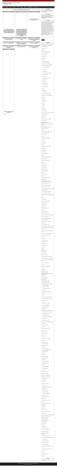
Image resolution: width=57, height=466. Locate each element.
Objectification (44, 241)
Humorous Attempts (45, 216)
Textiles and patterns (45, 328)
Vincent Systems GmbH (45, 177)
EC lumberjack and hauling (6, 22)
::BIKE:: (10, 7)
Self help (10, 52)
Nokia (43, 155)
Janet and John (44, 272)
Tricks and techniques (45, 420)
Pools (43, 102)
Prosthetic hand (44, 356)
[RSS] (52, 0)
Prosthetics (25, 26)
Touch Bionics (44, 174)
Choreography (44, 421)
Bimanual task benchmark (20, 21)
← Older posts (5, 114)
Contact (25, 7)
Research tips (24, 27)
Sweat (43, 269)
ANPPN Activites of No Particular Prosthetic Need (21, 19)
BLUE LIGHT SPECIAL (45, 63)
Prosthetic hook (21, 25)
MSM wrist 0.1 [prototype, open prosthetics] (8, 112)
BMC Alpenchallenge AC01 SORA (47, 437)
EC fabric (43, 69)
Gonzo (43, 209)
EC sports (43, 81)
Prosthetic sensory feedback (46, 191)
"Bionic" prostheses (6, 13)
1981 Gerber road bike (45, 435)
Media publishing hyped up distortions (47, 230)
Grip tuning (44, 318)
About (37, 7)
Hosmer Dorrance (45, 361)
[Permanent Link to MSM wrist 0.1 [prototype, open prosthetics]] (9, 80)
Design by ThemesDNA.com (28, 464)
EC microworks (12, 22)
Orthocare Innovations (45, 160)
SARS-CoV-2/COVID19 (45, 266)
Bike (42, 434)
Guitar (43, 424)
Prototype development (19, 27)
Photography (44, 100)
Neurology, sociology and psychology (47, 259)
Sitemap (35, 7)
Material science (6, 25)
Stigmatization (44, 240)
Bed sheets (43, 48)
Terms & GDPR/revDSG (30, 7)
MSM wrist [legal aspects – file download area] (8, 47)
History (13, 24)
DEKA (43, 136)
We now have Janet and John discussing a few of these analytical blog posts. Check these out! (48, 11)
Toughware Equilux (45, 366)
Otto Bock (12, 26)
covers (43, 335)
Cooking (43, 58)
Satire (43, 236)
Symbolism (43, 243)
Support (13, 52)
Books (43, 406)
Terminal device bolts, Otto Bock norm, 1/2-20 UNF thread (21, 43)
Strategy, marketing (45, 396)
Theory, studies (44, 417)
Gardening (43, 90)
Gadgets (43, 275)
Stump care (43, 398)
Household (43, 426)
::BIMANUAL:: (7, 7)
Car (42, 450)
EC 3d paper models (45, 67)
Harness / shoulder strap (6, 24)
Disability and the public (11, 21)
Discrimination (44, 202)
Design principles (5, 21)
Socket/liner (43, 385)
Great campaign (44, 211)
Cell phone (43, 56)
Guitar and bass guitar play (46, 93)
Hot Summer (44, 409)
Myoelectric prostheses (7, 26)
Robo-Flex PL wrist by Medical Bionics (21, 39)
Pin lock (43, 354)
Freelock (43, 359)
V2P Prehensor (44, 373)
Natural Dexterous (44, 153)
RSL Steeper (44, 167)
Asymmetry (43, 251)
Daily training (44, 254)
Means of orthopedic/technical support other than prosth (47, 274)
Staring (43, 238)
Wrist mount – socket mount (46, 403)
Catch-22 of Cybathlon (46, 393)
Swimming (43, 109)
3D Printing (43, 308)
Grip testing (24, 23)
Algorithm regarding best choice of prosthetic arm (8, 16)
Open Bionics (44, 158)
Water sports (44, 115)
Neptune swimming (45, 383)
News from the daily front (45, 411)
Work (42, 248)
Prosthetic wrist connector (19, 26)
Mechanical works (11, 25)
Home (3, 7)
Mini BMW (43, 151)
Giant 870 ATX (44, 442)
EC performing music (45, 78)
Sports (43, 107)
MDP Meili (10, 50)
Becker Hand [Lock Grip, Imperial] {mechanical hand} (8, 19)
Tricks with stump (44, 431)
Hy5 (43, 295)
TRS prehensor (44, 371)
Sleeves (43, 326)
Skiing (43, 105)
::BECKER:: (22, 7)
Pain (42, 264)
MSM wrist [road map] (21, 46)
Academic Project (11, 13)
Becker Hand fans (45, 286)
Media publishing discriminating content (48, 227)
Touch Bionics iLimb (45, 305)
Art (42, 197)
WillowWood (44, 179)
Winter (43, 117)
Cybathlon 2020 (44, 391)
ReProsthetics (44, 165)
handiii (43, 141)
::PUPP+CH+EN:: (14, 7)
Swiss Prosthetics (44, 170)
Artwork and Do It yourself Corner (21, 20)
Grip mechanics (44, 418)
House (43, 452)
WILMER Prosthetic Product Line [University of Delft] (8, 39)
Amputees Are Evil (45, 224)
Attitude (43, 199)
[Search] (53, 0)
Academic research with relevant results (21, 15)
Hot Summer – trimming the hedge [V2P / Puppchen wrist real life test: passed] (34, 39)
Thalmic (43, 172)
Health (11, 24)
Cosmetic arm (44, 333)
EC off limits (44, 76)
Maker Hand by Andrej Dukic (46, 146)
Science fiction (44, 378)
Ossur (43, 162)
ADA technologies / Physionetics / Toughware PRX (34, 14)
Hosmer (43, 143)
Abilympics (44, 388)
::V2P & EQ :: (18, 7)
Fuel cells (43, 381)
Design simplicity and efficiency (47, 316)
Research (43, 302)
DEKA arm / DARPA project (46, 291)
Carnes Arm (43, 134)
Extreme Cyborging (8, 23)
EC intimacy (44, 71)
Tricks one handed (44, 428)
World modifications (44, 433)
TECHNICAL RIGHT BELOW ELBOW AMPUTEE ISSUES (11, 3)
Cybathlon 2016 (23, 22)
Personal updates (44, 278)
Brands (25, 21)
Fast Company (44, 204)
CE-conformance (44, 343)
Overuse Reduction (8, 27)
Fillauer (43, 139)
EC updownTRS (44, 83)
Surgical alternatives (45, 400)
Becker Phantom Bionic (46, 288)
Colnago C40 (44, 439)
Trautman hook (44, 368)
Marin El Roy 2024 (45, 444)
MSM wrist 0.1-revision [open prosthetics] (34, 47)
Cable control (19, 22)
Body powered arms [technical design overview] (34, 19)
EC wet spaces (44, 86)
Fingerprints (43, 206)
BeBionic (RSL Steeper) (45, 282)
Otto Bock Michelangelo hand (46, 298)
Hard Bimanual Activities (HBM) (46, 95)
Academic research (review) (46, 185)
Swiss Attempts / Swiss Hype (46, 233)
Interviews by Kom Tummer (46, 221)
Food (42, 88)
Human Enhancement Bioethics (46, 256)
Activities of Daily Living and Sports (21, 16)
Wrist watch (43, 120)
